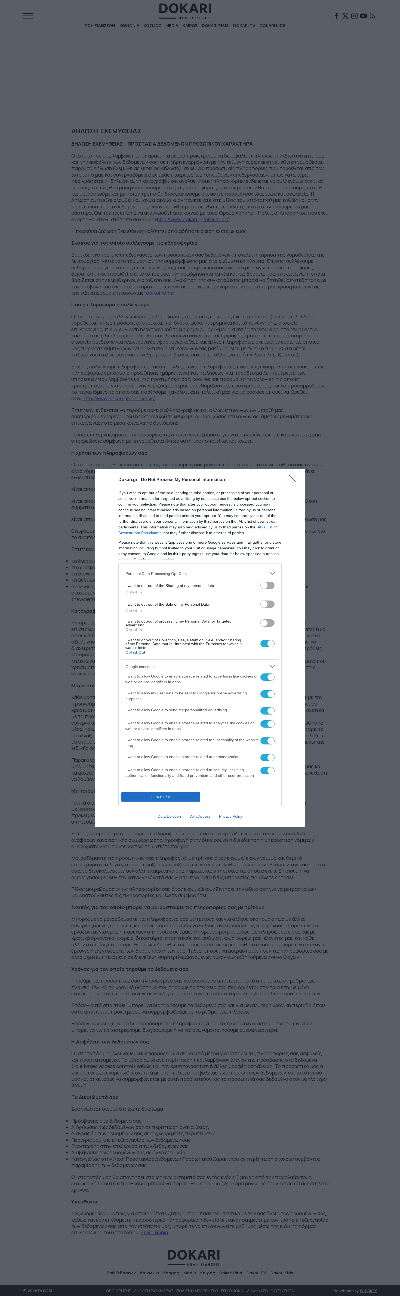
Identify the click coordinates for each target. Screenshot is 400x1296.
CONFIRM (161, 797)
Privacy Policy (231, 816)
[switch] (267, 585)
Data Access (200, 816)
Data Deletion (169, 816)
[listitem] (200, 573)
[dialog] (200, 648)
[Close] (294, 480)
